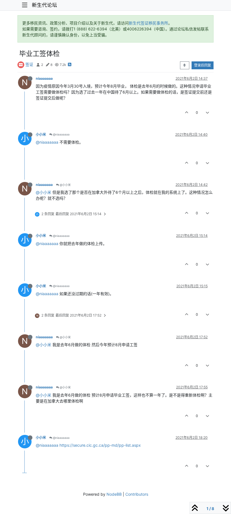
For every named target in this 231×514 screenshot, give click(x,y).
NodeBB (114, 494)
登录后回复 (202, 65)
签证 (29, 64)
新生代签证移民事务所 (148, 23)
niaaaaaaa (44, 78)
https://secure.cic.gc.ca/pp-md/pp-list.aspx (100, 445)
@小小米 (65, 184)
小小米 (41, 134)
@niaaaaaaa (61, 134)
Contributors (136, 494)
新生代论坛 (44, 5)
